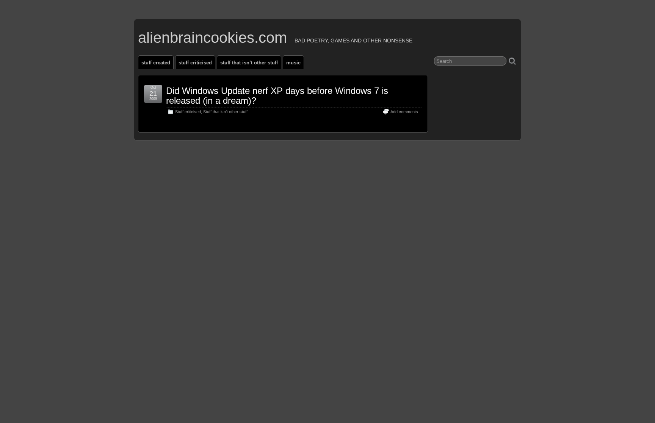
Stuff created (155, 63)
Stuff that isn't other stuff (225, 111)
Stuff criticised (195, 63)
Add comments (404, 111)
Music (293, 63)
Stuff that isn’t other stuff (249, 63)
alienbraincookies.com (212, 37)
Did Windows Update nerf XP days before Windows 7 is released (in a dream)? (277, 96)
